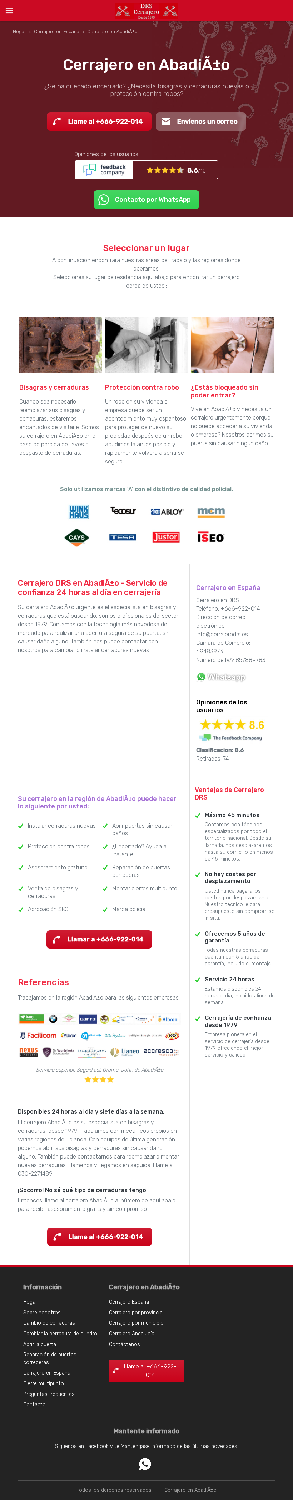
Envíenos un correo (207, 121)
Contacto (34, 1405)
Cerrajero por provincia (136, 1313)
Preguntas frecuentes (49, 1394)
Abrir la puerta (39, 1344)
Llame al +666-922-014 (105, 121)
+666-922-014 (240, 608)
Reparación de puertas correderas (49, 1359)
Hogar (30, 1302)
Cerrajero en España (46, 1373)
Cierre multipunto (43, 1384)
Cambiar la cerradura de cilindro (60, 1334)
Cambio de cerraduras (49, 1323)
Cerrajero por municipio (136, 1323)
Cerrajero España (129, 1302)
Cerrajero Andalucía (131, 1334)
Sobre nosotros (42, 1313)
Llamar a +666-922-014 (106, 939)
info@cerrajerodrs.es (222, 634)
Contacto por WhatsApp (153, 200)
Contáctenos (124, 1344)
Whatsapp (145, 1464)
